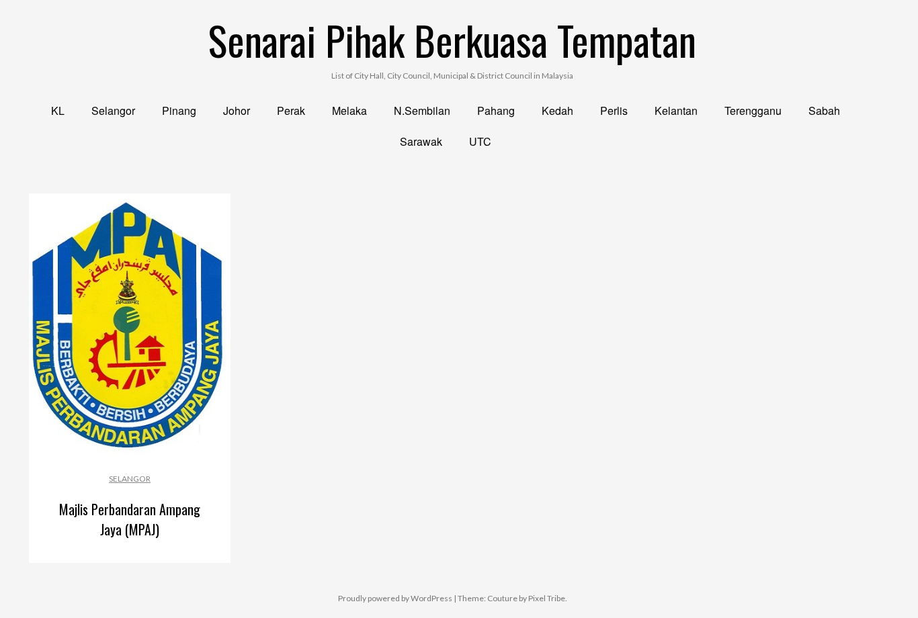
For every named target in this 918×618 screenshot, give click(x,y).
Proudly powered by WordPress (395, 598)
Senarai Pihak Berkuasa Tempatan (452, 39)
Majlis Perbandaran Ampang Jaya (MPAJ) (129, 519)
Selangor (130, 479)
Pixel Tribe (546, 598)
